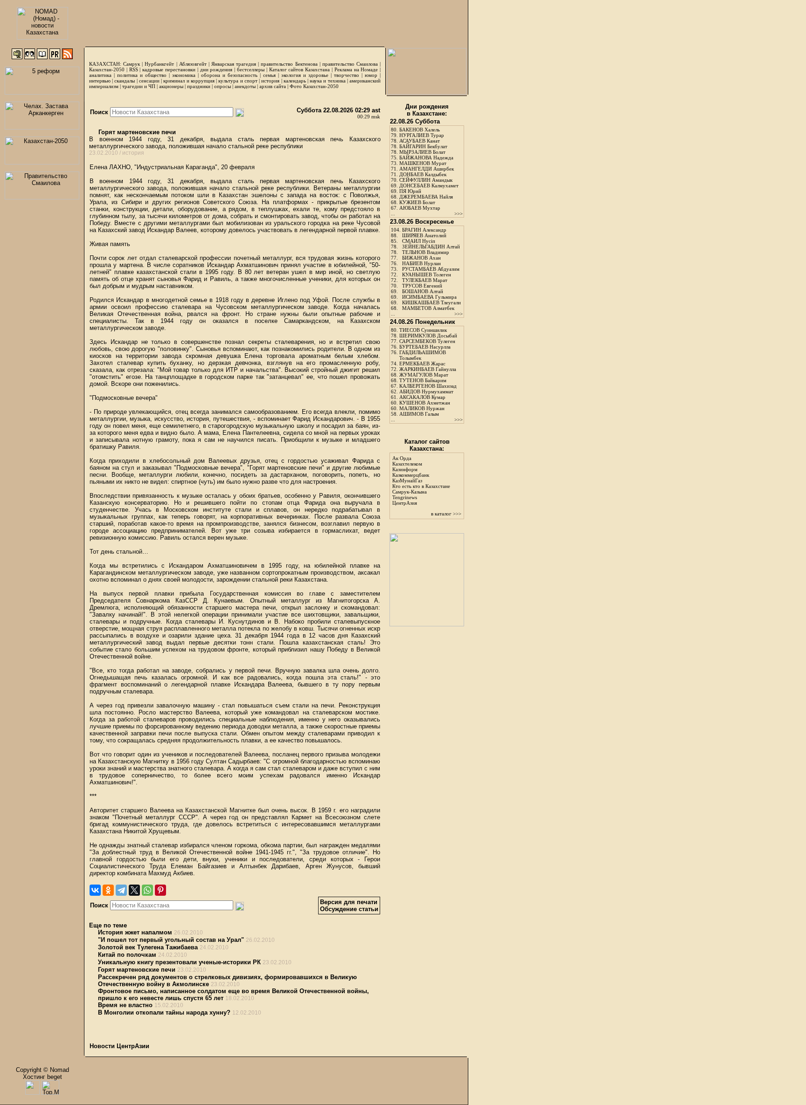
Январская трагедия (233, 64)
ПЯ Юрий (410, 191)
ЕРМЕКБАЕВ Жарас (422, 363)
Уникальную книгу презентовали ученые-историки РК (179, 962)
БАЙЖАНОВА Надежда (426, 157)
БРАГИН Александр (424, 230)
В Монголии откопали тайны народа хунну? (164, 1012)
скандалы (124, 80)
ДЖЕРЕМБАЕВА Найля (426, 196)
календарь (295, 80)
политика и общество (142, 75)
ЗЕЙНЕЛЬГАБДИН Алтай (431, 246)
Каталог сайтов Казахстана (299, 69)
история (270, 80)
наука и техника (327, 80)
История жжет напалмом (135, 932)
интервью (100, 80)
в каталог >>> (446, 513)
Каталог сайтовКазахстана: (427, 445)
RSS (133, 69)
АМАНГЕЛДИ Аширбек (426, 169)
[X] (134, 890)
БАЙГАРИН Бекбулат (423, 146)
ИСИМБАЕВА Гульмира (429, 297)
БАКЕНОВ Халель (419, 129)
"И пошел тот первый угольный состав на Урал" (171, 939)
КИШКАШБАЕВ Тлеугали (431, 302)
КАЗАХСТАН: (105, 64)
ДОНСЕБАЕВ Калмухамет (429, 185)
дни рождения (216, 69)
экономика (183, 75)
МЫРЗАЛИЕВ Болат (422, 152)
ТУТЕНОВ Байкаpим (422, 380)
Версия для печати (348, 902)
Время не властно (125, 1005)
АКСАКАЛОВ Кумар (422, 397)
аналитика (100, 75)
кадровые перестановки (168, 69)
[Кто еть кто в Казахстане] (426, 624)
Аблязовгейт (193, 64)
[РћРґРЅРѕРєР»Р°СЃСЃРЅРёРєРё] (108, 890)
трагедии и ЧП (138, 86)
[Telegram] (121, 890)
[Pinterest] (160, 890)
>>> (458, 213)
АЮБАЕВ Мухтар (419, 208)
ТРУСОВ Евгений (422, 285)
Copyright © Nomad (42, 1069)
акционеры (171, 86)
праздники (198, 86)
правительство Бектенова (289, 64)
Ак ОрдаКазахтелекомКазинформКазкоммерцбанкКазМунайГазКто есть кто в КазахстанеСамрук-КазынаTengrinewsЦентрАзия (421, 480)
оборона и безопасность (229, 75)
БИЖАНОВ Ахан (421, 258)
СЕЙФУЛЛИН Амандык (425, 180)
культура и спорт (237, 80)
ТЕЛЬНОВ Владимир (425, 252)
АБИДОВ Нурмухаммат (426, 391)
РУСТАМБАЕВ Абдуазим (430, 269)
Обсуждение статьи (349, 909)
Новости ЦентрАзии (119, 1046)
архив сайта (272, 86)
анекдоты (245, 86)
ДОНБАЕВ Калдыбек (422, 174)
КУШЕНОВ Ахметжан (424, 402)
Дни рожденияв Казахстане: (427, 110)
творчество (346, 75)
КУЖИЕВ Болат (417, 202)
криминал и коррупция (188, 80)
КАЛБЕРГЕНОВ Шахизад (428, 386)
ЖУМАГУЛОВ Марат (423, 374)
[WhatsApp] (147, 890)
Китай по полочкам (127, 954)
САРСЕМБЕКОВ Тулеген (427, 341)
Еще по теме (108, 925)
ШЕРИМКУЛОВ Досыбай (428, 335)
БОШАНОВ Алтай (422, 291)
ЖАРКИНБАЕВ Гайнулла (427, 369)
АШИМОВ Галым (419, 414)
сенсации (149, 80)
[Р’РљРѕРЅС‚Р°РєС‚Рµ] (95, 890)
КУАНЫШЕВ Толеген (426, 274)
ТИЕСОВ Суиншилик (423, 330)
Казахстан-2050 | (109, 69)
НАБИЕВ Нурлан (421, 263)
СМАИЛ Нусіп (418, 241)
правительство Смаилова (350, 64)
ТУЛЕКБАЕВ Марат (424, 280)
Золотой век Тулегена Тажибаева (148, 947)
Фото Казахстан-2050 (314, 86)
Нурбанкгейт (159, 64)
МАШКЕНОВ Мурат (422, 163)
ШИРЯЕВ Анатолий (424, 235)
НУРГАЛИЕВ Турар (421, 135)
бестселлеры (250, 69)
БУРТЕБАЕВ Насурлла (425, 347)
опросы (222, 86)
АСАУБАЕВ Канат (419, 141)
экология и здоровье (304, 75)
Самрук (131, 64)
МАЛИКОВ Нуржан (422, 408)
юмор (371, 75)
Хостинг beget (42, 1076)
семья (269, 75)
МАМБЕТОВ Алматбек (428, 308)
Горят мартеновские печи (136, 132)
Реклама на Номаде (356, 69)
